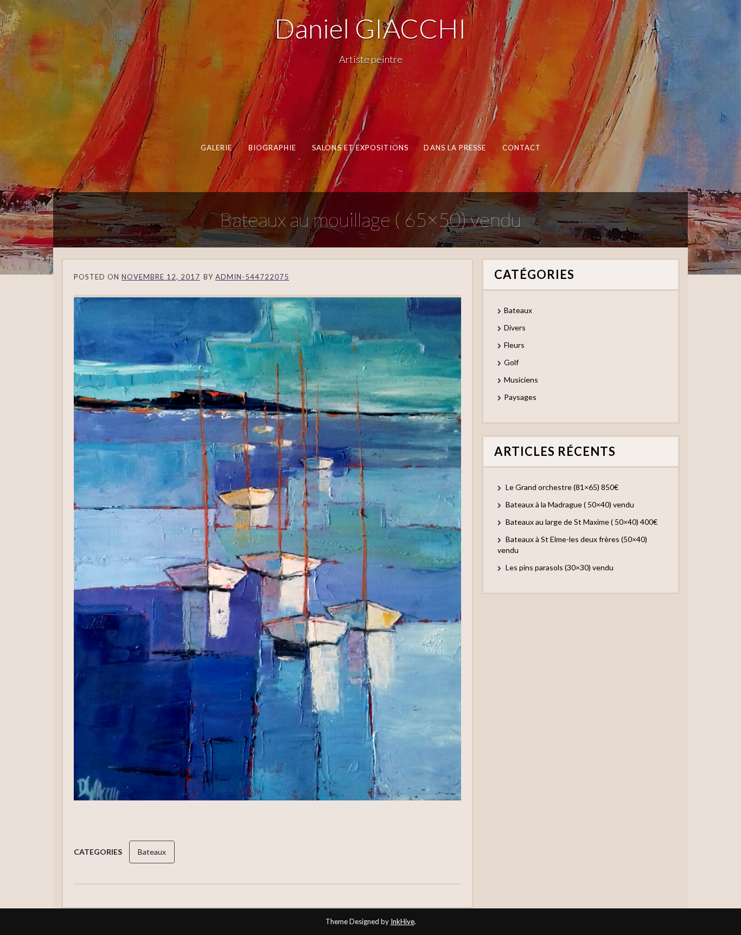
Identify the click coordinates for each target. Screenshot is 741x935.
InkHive (402, 921)
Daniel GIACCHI (370, 28)
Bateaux (152, 851)
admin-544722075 (252, 276)
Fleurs (514, 344)
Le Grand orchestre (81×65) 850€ (562, 487)
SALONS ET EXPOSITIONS (360, 147)
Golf (511, 362)
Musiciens (521, 379)
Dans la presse (455, 147)
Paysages (520, 397)
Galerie (216, 147)
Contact (521, 147)
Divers (515, 327)
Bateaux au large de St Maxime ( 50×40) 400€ (581, 521)
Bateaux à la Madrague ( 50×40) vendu (570, 504)
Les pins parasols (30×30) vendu (560, 567)
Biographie (272, 147)
